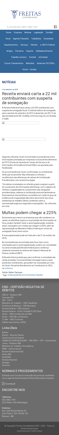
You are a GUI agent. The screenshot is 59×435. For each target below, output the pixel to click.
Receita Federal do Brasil (12, 351)
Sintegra (5, 362)
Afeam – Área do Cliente (13, 335)
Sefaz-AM (6, 354)
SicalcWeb (6, 357)
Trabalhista (36, 39)
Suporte (29, 51)
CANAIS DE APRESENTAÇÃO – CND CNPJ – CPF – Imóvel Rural (29, 341)
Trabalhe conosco (18, 57)
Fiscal (8, 39)
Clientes (34, 45)
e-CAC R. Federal (47, 45)
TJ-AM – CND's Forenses (12, 319)
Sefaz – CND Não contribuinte (15, 317)
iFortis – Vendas (29, 69)
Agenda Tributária (21, 39)
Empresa (18, 32)
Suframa (6, 365)
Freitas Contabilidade (29, 15)
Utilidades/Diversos (44, 51)
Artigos (9, 51)
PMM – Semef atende (11, 349)
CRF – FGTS (7, 300)
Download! (10, 384)
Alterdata (30, 63)
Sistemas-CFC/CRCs (46, 63)
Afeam (5, 332)
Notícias (27, 32)
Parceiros (19, 51)
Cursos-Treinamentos (13, 63)
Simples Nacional (9, 360)
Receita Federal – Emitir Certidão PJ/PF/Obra (21, 311)
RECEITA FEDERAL (27, 275)
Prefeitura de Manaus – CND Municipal (18, 306)
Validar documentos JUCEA (14, 322)
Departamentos (11, 45)
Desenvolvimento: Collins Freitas (29, 431)
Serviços (24, 45)
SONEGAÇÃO (13, 275)
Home (8, 32)
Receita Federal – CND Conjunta (16, 308)
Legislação (38, 32)
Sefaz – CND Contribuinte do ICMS (17, 314)
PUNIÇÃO (39, 275)
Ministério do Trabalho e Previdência (17, 346)
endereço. (9, 268)
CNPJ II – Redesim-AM (11, 295)
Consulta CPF (8, 297)
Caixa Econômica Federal (13, 338)
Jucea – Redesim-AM (11, 343)
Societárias (48, 39)
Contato (32, 57)
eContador (43, 57)
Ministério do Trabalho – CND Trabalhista (19, 303)
